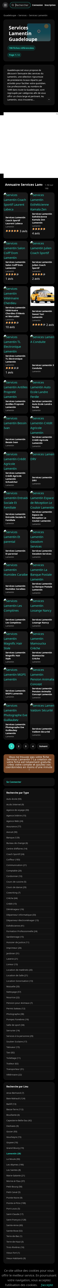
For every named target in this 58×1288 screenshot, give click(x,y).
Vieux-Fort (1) (13, 1252)
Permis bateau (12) (15, 1008)
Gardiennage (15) (15, 936)
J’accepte (47, 1285)
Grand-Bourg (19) (15, 1148)
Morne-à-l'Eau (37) (15, 1181)
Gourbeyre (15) (13, 1137)
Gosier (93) (11, 1131)
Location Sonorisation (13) (19, 981)
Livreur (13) (12, 964)
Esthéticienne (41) (15, 925)
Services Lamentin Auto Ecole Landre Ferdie (42, 404)
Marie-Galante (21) (15, 1175)
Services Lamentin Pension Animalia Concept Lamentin (42, 691)
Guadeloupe (10, 15)
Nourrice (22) (12, 997)
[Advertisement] (29, 144)
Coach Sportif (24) (15, 854)
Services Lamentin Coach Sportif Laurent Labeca (15, 220)
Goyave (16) (12, 1142)
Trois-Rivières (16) (15, 1247)
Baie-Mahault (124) (15, 1098)
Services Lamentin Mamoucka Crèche (42, 655)
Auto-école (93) (13, 798)
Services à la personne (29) (19, 1036)
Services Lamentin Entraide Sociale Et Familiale (16, 517)
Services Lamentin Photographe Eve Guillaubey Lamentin (15, 729)
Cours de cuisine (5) (16, 881)
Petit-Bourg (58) (14, 1186)
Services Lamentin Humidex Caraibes (15, 587)
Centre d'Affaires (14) (16, 848)
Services (22, 15)
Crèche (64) (12, 898)
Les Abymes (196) (15, 1164)
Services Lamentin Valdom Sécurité (42, 730)
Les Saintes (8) (13, 1170)
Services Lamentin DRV (42, 479)
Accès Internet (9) (15, 804)
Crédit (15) (11, 903)
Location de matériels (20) (19, 969)
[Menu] (5, 5)
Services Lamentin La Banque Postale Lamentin (42, 586)
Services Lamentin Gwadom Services (42, 552)
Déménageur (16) (15, 909)
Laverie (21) (12, 958)
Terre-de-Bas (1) (14, 1236)
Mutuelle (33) (12, 986)
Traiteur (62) (12, 1063)
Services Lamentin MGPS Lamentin (15, 692)
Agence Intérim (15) (16, 815)
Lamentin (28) (13, 1153)
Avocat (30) (11, 832)
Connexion (37, 5)
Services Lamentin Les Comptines (15, 621)
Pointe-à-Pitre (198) (16, 1203)
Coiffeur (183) (13, 859)
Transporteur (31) (15, 1069)
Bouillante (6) (13, 1114)
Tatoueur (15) (13, 1047)
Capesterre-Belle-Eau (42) (19, 1120)
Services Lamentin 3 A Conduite (44, 367)
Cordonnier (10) (14, 876)
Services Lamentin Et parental (15, 552)
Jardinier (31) (12, 953)
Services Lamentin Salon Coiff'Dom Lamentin (15, 264)
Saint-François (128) (16, 1219)
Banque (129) (12, 837)
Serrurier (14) (13, 1030)
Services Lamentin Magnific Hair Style (15, 655)
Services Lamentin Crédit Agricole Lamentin (42, 439)
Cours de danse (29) (16, 887)
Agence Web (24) (14, 821)
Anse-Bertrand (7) (15, 1092)
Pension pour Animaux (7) (19, 1003)
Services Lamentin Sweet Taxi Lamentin (42, 314)
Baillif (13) (11, 1104)
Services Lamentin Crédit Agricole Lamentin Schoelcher (15, 477)
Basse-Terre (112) (14, 1109)
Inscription (50, 5)
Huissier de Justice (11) (17, 942)
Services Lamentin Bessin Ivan (15, 441)
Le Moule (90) (13, 1159)
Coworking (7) (13, 892)
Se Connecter (13, 781)
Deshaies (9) (12, 1126)
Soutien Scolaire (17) (16, 1041)
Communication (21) (16, 865)
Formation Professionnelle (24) (21, 931)
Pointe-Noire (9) (14, 1197)
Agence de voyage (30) (17, 810)
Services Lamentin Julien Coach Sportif (42, 264)
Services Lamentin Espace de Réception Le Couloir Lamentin (42, 516)
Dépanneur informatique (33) (21, 914)
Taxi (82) (10, 1052)
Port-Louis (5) (13, 1208)
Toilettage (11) (13, 1058)
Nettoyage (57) (13, 991)
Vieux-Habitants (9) (16, 1258)
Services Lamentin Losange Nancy (42, 621)
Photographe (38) (15, 1014)
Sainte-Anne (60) (14, 1225)
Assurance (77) (13, 826)
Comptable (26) (14, 870)
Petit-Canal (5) (13, 1192)
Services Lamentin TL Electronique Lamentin (15, 358)
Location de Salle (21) (17, 975)
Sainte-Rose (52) (14, 1230)
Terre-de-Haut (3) (14, 1241)
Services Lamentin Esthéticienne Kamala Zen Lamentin (42, 218)
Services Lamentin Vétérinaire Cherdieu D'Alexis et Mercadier (15, 312)
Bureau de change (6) (17, 843)
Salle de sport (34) (15, 1025)
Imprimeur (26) (13, 947)
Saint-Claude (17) (14, 1214)
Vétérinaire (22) (14, 1074)
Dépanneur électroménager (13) (22, 920)
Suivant (43, 746)
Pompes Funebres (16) (17, 1019)
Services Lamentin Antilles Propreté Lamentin (15, 404)
